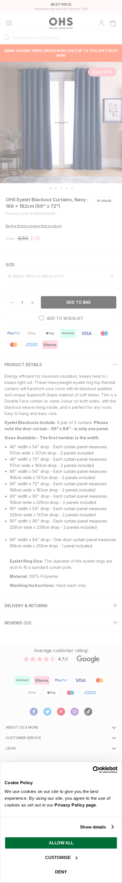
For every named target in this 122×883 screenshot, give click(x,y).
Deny (61, 871)
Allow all (61, 842)
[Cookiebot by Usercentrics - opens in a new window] (92, 769)
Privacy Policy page (75, 805)
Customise (58, 857)
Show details (93, 827)
